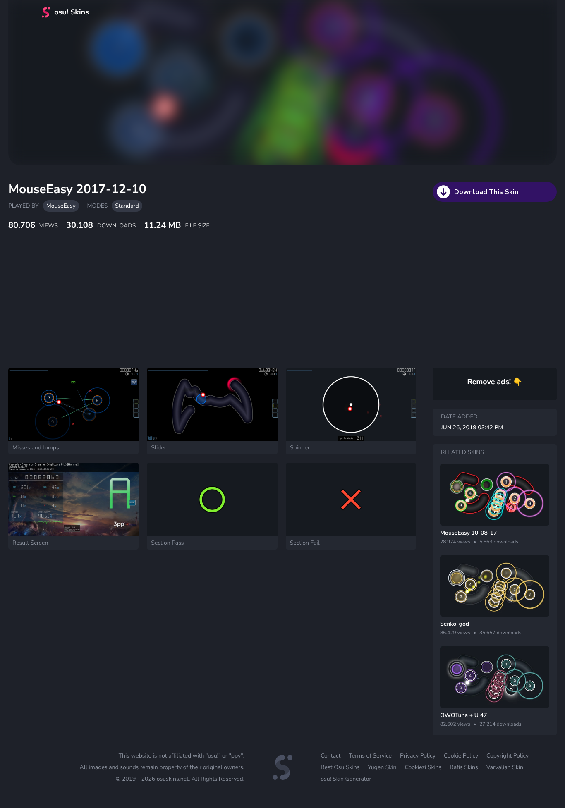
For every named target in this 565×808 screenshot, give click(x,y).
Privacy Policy (418, 756)
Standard (127, 206)
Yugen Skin (382, 767)
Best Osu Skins (340, 767)
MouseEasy (61, 206)
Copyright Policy (507, 756)
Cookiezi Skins (423, 767)
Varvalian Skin (504, 767)
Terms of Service (370, 756)
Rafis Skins (464, 767)
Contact (330, 756)
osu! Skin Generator (346, 779)
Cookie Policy (461, 756)
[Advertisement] (200, 308)
